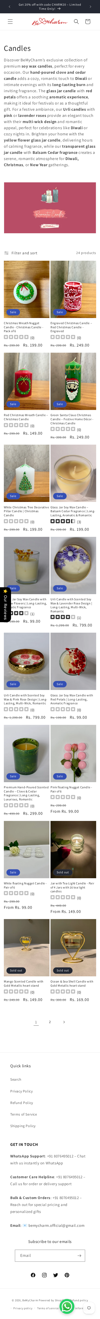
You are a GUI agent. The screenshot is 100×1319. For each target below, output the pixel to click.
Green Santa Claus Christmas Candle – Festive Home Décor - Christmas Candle (72, 419)
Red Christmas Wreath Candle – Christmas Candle (26, 417)
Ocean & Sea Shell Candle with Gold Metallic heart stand (72, 983)
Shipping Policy (23, 1126)
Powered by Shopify (52, 1300)
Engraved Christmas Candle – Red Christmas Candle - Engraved (71, 327)
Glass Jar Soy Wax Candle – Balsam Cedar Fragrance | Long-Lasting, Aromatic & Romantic (73, 511)
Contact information (77, 1308)
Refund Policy (21, 1102)
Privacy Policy (21, 1091)
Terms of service (48, 1308)
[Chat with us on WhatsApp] (66, 1306)
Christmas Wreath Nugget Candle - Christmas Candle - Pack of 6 (23, 327)
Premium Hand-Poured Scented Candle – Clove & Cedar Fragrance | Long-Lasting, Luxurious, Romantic (26, 793)
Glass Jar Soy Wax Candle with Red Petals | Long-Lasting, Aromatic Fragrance (72, 699)
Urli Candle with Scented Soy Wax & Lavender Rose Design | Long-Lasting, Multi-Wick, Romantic (71, 605)
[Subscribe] (79, 1256)
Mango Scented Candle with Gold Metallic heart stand (23, 983)
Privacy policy (22, 1308)
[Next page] (63, 1022)
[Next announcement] (90, 6)
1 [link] (36, 1021)
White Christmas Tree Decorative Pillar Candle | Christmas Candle (26, 511)
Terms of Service (23, 1114)
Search (16, 1079)
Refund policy (79, 1300)
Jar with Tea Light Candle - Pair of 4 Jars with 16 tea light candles (72, 887)
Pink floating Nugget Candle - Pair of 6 (71, 789)
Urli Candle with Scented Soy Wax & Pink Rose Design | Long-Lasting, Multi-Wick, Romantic (25, 699)
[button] (10, 21)
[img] (63, 522)
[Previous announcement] (9, 6)
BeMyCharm (30, 1300)
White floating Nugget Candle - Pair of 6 (25, 885)
